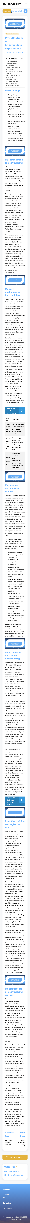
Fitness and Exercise (12, 33)
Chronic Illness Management (13, 1175)
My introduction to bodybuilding (11, 64)
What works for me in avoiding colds (11, 11)
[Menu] (26, 3)
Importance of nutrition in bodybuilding (14, 76)
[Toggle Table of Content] (21, 58)
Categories (6, 1195)
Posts (4, 1197)
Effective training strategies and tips (12, 80)
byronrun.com (12, 3)
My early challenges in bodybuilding (13, 68)
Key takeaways (12, 61)
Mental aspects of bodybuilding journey (12, 84)
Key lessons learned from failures (14, 72)
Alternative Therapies (11, 1171)
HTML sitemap (7, 1208)
